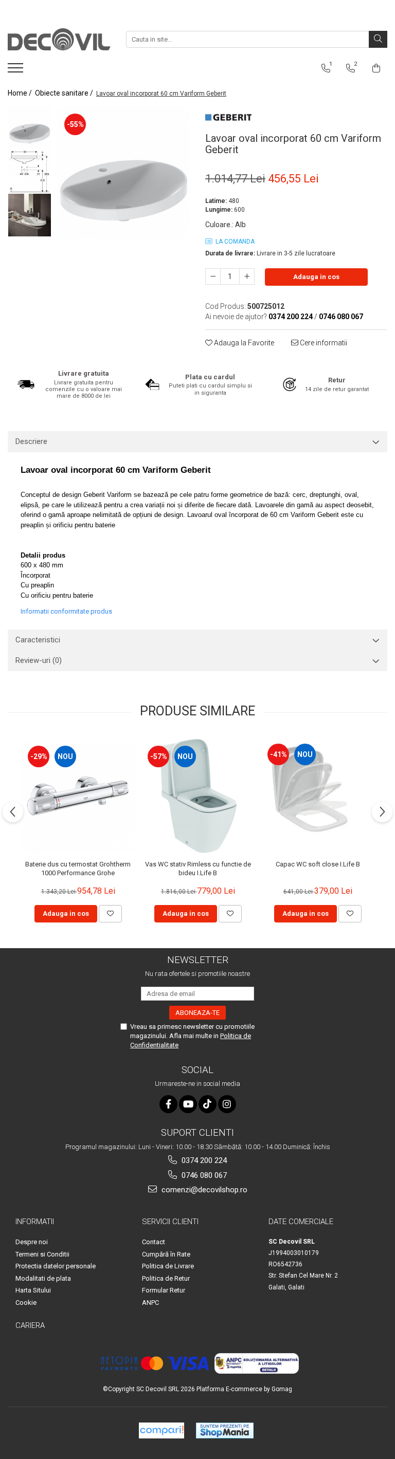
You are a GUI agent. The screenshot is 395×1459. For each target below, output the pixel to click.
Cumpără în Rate (166, 1254)
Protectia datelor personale (55, 1266)
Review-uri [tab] (38, 660)
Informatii (34, 1221)
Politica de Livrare (168, 1266)
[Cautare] (378, 39)
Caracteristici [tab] (37, 639)
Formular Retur (163, 1290)
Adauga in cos (316, 277)
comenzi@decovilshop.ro (203, 1189)
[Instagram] (227, 1104)
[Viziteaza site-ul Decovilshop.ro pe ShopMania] (225, 1430)
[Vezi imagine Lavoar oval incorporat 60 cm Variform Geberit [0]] (29, 127)
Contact (153, 1242)
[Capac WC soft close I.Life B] (317, 795)
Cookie (26, 1302)
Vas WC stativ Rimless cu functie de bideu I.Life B (198, 868)
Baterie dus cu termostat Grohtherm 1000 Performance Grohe (78, 868)
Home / (20, 93)
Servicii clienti (170, 1221)
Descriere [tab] (31, 441)
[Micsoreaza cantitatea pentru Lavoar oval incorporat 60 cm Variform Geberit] (213, 276)
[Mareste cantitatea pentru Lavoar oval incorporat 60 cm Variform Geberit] (247, 276)
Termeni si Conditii (42, 1254)
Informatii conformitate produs (66, 611)
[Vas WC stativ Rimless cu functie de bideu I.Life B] (198, 796)
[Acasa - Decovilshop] (59, 39)
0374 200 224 (203, 1160)
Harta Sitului (33, 1290)
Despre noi (31, 1242)
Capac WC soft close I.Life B (318, 864)
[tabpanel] (123, 172)
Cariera (30, 1325)
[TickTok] (208, 1104)
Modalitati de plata (43, 1278)
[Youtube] (188, 1104)
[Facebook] (168, 1104)
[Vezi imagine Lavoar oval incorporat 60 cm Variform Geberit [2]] (29, 215)
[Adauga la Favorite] (110, 913)
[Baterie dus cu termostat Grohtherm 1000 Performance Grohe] (78, 796)
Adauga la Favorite (243, 343)
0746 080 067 (203, 1175)
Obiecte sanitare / (65, 93)
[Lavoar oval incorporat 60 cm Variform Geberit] (123, 172)
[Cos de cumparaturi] (376, 68)
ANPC (150, 1302)
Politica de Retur (166, 1278)
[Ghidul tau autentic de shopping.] (161, 1430)
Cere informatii (322, 343)
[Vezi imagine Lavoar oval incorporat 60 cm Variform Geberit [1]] (29, 171)
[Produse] (17, 71)
